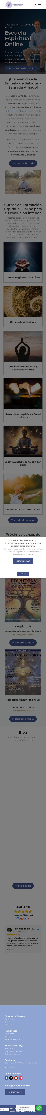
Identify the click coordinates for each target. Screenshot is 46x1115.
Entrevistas (9, 1034)
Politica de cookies (12, 1054)
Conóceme (9, 1019)
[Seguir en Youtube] (16, 1078)
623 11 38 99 (9, 1067)
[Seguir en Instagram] (21, 1078)
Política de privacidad (13, 1051)
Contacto (8, 1025)
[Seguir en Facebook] (6, 1078)
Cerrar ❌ (23, 574)
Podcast (8, 1036)
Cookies (5, 1110)
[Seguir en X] (11, 1078)
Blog (7, 1022)
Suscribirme (23, 561)
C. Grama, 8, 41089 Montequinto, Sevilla (21, 1063)
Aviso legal (9, 1048)
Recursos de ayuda (12, 1039)
